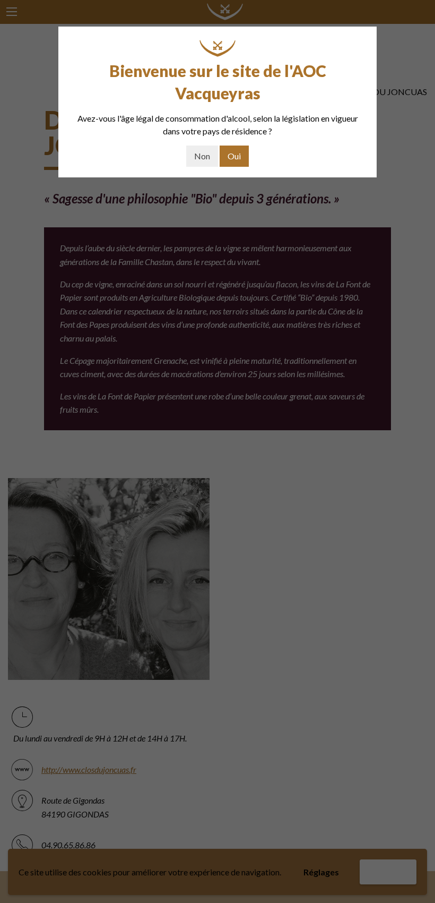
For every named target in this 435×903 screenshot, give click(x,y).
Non (202, 156)
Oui (234, 156)
